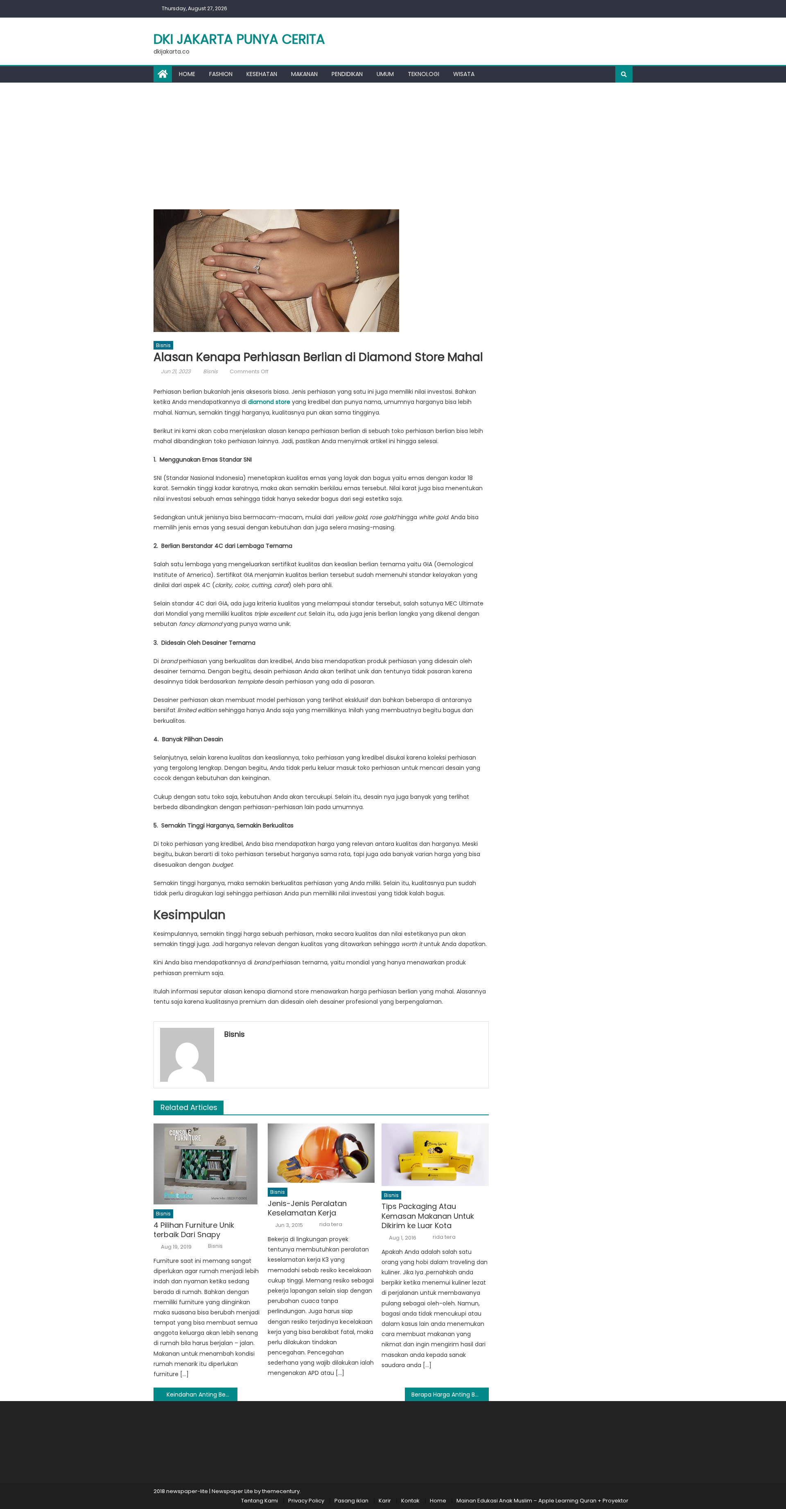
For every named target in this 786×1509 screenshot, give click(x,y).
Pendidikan (347, 74)
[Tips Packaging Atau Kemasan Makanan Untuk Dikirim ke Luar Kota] (435, 1154)
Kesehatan (261, 74)
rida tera (330, 1224)
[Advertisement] (393, 144)
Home (187, 74)
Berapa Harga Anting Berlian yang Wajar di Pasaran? (450, 1394)
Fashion (221, 74)
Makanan (304, 74)
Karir (385, 1501)
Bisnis (163, 345)
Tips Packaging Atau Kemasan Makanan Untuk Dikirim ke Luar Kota (428, 1216)
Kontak (410, 1501)
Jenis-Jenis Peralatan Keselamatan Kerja (307, 1208)
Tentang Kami (259, 1501)
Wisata (463, 74)
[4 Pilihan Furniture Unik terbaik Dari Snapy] (207, 1163)
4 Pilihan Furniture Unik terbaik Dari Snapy (194, 1230)
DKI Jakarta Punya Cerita (239, 39)
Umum (385, 74)
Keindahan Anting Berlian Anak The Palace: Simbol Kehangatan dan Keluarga (202, 1394)
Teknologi (423, 74)
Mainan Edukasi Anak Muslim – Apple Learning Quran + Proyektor (542, 1501)
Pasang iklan (351, 1501)
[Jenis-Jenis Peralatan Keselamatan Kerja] (321, 1153)
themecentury (281, 1491)
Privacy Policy (306, 1501)
